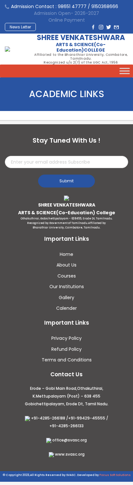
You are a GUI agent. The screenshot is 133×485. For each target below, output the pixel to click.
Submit (66, 181)
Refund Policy (66, 349)
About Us (66, 265)
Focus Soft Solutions (115, 475)
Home (66, 254)
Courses (66, 276)
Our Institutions (66, 286)
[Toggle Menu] (124, 71)
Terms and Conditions (67, 360)
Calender (66, 308)
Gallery (66, 297)
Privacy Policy (66, 338)
